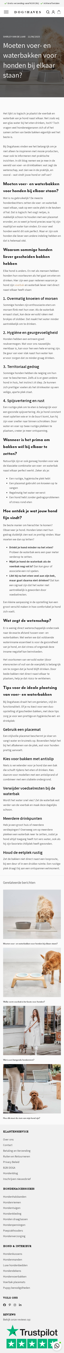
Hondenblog (10, 1173)
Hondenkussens (12, 1254)
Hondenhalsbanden (14, 1196)
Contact (7, 1145)
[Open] (6, 12)
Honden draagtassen (15, 1219)
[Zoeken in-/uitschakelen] (48, 12)
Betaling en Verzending (17, 1150)
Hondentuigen (11, 1208)
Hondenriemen (12, 1202)
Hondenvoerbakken (14, 1276)
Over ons (8, 1139)
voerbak (19, 285)
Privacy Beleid (11, 1162)
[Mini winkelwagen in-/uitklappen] (59, 12)
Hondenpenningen (14, 1225)
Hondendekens (12, 1271)
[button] (57, 1346)
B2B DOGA (9, 1167)
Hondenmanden (12, 1259)
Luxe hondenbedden (15, 1265)
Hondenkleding (12, 1213)
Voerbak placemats (14, 1282)
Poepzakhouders (13, 1230)
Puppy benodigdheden (16, 1287)
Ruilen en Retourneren (16, 1156)
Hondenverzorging (14, 1236)
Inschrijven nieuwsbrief (17, 1179)
